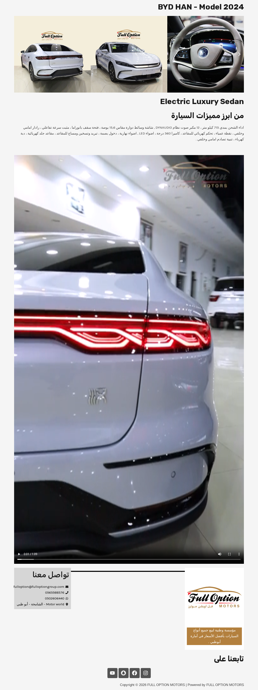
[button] (18, 54)
